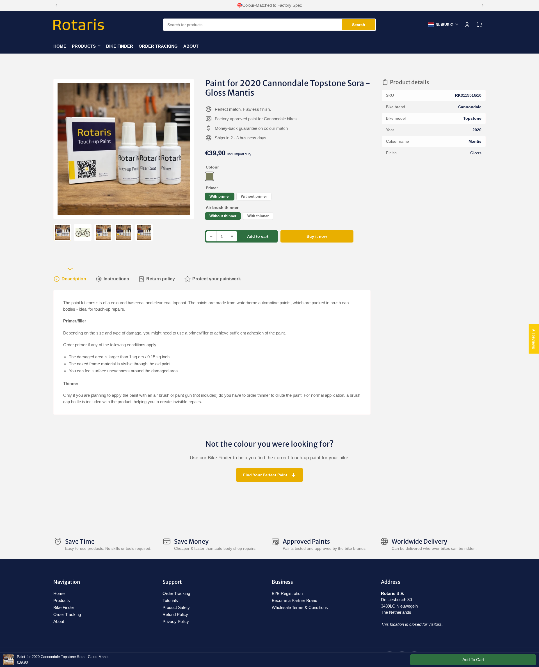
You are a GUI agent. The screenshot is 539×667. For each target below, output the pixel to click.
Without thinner (222, 216)
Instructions (116, 278)
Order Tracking (158, 46)
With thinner (258, 216)
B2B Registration (287, 593)
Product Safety (176, 607)
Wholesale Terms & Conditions (300, 607)
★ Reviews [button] (533, 338)
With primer (219, 196)
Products (84, 46)
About (190, 46)
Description (73, 278)
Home (59, 46)
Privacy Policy (176, 621)
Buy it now (317, 236)
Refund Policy (175, 614)
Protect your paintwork (216, 278)
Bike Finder (119, 46)
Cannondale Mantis (209, 176)
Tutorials (170, 600)
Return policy (160, 278)
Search (358, 24)
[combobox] (269, 25)
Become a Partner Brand (294, 600)
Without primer (254, 196)
